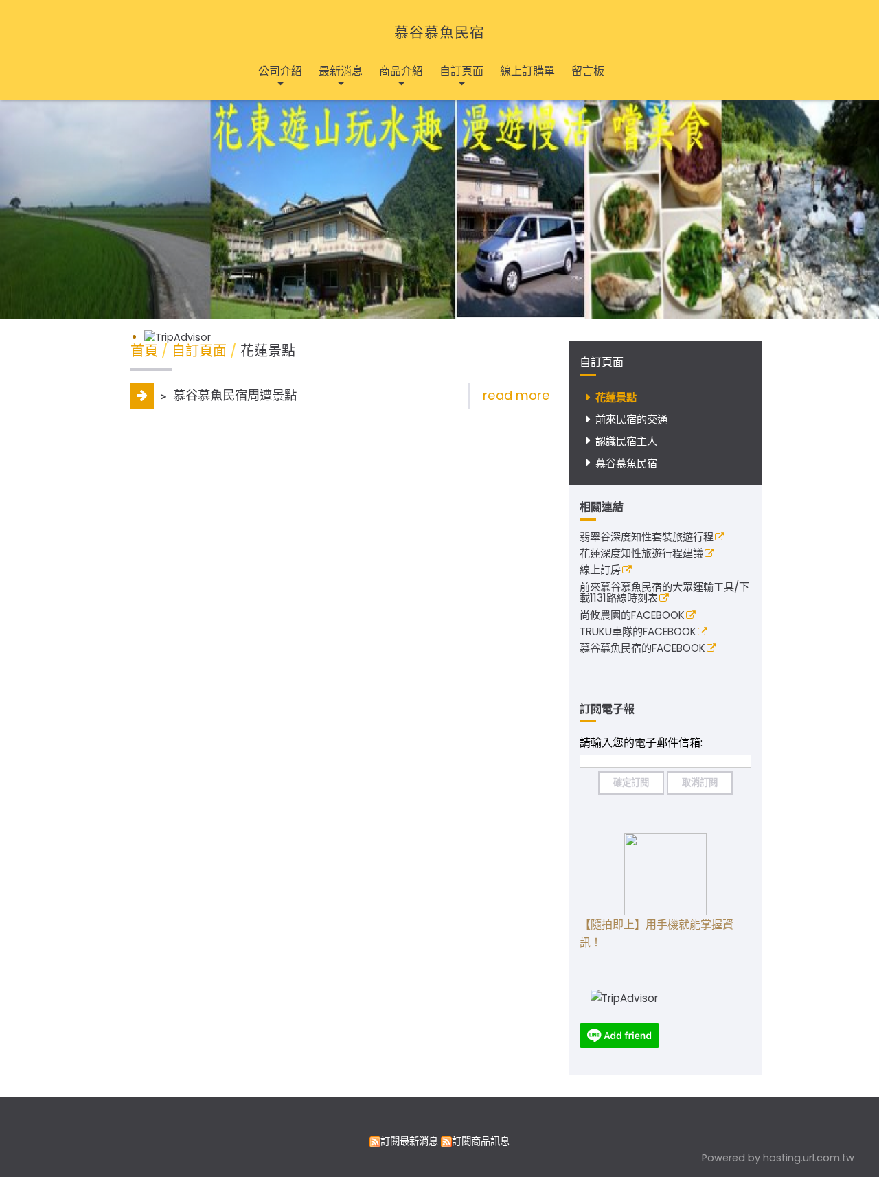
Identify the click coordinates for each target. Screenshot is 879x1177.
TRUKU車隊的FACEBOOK (638, 632)
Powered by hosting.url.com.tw (778, 1158)
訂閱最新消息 (409, 1141)
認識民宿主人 (626, 441)
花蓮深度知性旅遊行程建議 (641, 554)
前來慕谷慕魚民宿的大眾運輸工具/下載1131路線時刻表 (664, 594)
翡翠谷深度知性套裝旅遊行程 (647, 538)
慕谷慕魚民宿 (439, 33)
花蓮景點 (616, 397)
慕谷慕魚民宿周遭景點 (233, 395)
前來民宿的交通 (631, 419)
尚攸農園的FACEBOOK (632, 616)
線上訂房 (600, 570)
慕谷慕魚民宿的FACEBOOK (642, 649)
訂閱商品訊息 (481, 1141)
